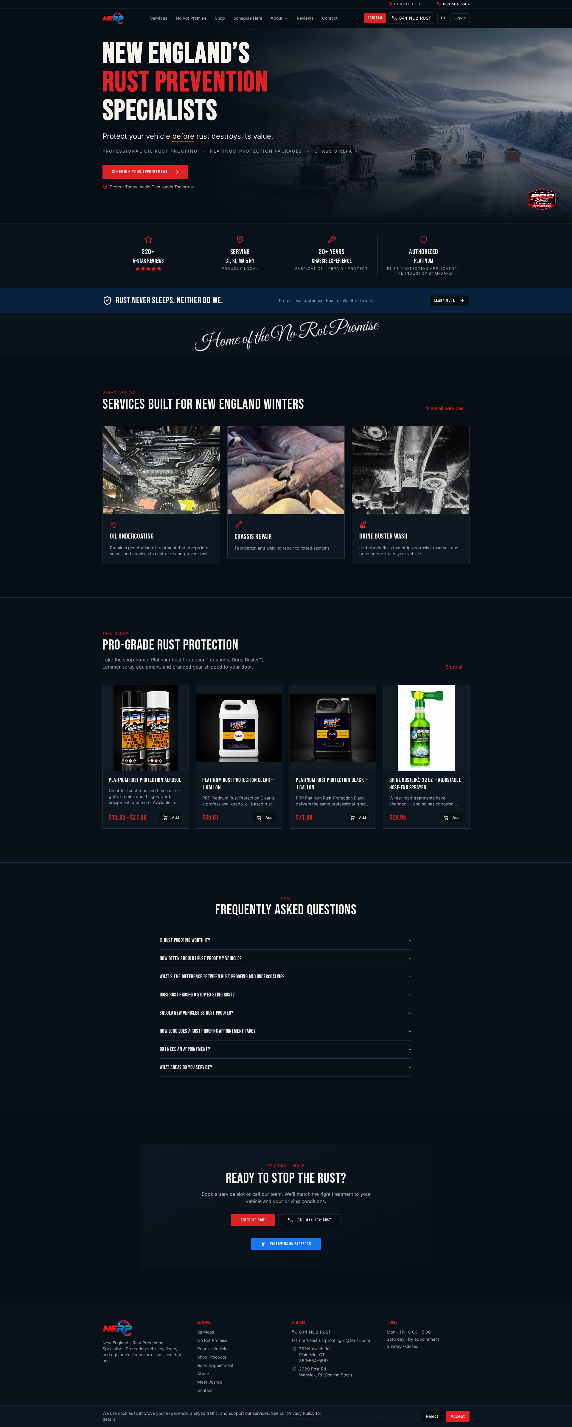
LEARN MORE (444, 300)
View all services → (448, 408)
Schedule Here (247, 18)
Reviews (305, 18)
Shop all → (457, 667)
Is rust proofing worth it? (185, 940)
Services (158, 18)
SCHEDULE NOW (253, 1220)
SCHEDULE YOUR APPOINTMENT (140, 172)
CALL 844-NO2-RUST (314, 1220)
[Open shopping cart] (442, 18)
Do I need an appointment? (185, 1049)
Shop (220, 18)
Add (175, 817)
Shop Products (211, 1356)
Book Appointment (215, 1365)
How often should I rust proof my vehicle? (201, 958)
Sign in (460, 18)
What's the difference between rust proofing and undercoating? (222, 977)
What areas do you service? (186, 1067)
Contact (330, 18)
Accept (457, 1416)
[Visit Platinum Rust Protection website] (542, 199)
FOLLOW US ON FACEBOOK (290, 1243)
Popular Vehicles (213, 1348)
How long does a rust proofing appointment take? (208, 1031)
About (276, 18)
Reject (432, 1416)
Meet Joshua (210, 1381)
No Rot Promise (191, 18)
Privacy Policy (301, 1413)
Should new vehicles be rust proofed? (196, 1013)
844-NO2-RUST (415, 18)
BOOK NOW (375, 18)
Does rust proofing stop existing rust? (197, 995)
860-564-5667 (456, 4)
